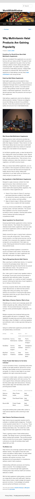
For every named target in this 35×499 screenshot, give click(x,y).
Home (4, 24)
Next (30, 29)
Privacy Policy (18, 24)
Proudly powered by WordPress (22, 495)
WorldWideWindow (12, 10)
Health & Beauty (19, 487)
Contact (10, 24)
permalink (12, 489)
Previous (6, 29)
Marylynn (27, 487)
